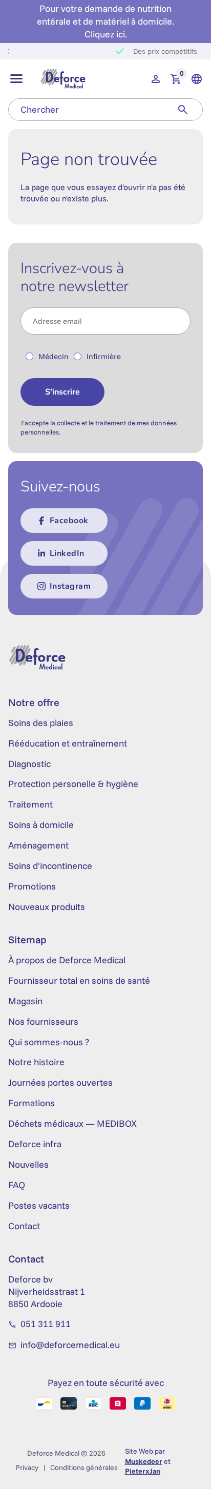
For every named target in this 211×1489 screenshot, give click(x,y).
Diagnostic (29, 764)
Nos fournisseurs (43, 1021)
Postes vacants (39, 1205)
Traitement (30, 804)
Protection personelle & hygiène (73, 784)
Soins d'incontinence (50, 866)
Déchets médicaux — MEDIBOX (72, 1123)
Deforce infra (34, 1144)
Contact (24, 1226)
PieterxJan (142, 1471)
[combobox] (85, 109)
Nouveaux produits (46, 907)
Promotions (32, 886)
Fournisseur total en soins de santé (79, 980)
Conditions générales (84, 1467)
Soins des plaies (40, 723)
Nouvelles (28, 1164)
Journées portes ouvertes (60, 1082)
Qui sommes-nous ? (48, 1042)
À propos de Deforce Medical (66, 960)
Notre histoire (36, 1062)
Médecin (53, 356)
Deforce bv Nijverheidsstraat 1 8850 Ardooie (46, 1291)
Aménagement (38, 845)
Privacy (26, 1467)
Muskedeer (143, 1461)
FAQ (16, 1185)
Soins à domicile (41, 825)
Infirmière (104, 356)
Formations (31, 1103)
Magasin (25, 1001)
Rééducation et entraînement (67, 743)
